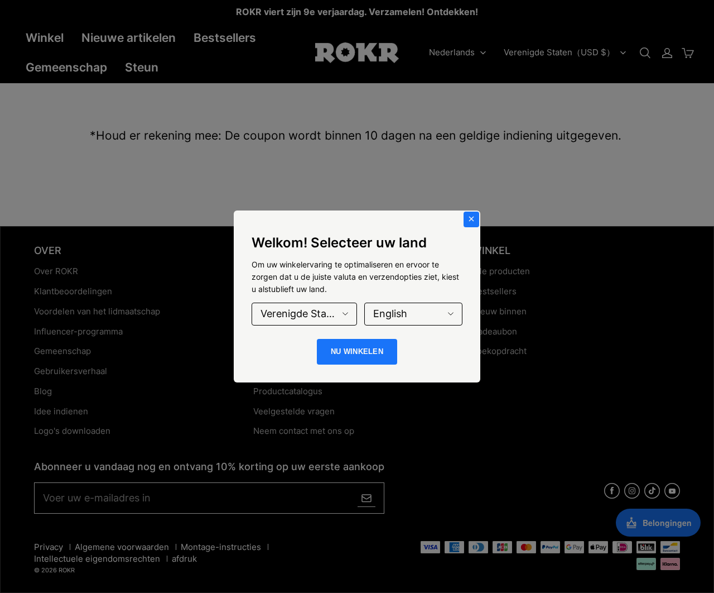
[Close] (471, 219)
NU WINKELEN (357, 351)
